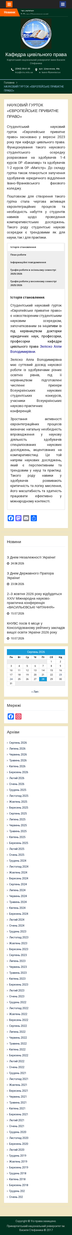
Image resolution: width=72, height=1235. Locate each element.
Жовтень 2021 (18, 1084)
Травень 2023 (18, 972)
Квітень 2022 (17, 1049)
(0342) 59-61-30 (22, 69)
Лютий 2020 (16, 1149)
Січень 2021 (16, 1126)
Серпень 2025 (18, 813)
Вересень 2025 (18, 807)
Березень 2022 (18, 1055)
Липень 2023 (17, 961)
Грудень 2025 (17, 789)
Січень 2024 (16, 925)
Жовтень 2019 (18, 1161)
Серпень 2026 (18, 742)
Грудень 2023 (17, 931)
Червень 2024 (18, 896)
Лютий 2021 (16, 1120)
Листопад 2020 (18, 1137)
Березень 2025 (18, 843)
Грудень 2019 (17, 1155)
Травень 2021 (18, 1102)
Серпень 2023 (18, 955)
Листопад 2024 (18, 866)
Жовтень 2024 (18, 872)
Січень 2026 (16, 784)
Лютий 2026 (16, 778)
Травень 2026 (18, 760)
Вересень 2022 (18, 1019)
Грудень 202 (17, 1191)
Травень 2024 (18, 902)
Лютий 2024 (16, 919)
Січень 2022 (16, 1067)
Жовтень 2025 (18, 801)
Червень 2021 (18, 1096)
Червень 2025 (18, 825)
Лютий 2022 (16, 1061)
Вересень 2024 (18, 878)
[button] (35, 247)
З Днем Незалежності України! (31, 557)
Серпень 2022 (18, 1025)
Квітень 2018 (17, 1179)
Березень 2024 (18, 913)
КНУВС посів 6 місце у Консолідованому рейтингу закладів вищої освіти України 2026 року (36, 627)
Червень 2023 (18, 966)
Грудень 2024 (17, 860)
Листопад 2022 (18, 1008)
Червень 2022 (18, 1037)
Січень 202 (16, 1196)
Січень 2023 (16, 996)
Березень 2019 (18, 1167)
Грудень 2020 (17, 1132)
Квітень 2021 (17, 1108)
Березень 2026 (18, 772)
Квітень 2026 (17, 766)
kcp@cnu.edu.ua (24, 72)
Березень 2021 (18, 1114)
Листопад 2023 (18, 937)
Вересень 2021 (18, 1090)
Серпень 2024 (18, 884)
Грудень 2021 (17, 1073)
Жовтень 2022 (18, 1014)
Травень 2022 (18, 1043)
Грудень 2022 (17, 1002)
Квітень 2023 (17, 978)
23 (60, 674)
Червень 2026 (18, 754)
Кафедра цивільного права (36, 54)
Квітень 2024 (17, 907)
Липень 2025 (17, 819)
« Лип (34, 691)
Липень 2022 (17, 1031)
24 (11, 679)
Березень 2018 (18, 1185)
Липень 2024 (17, 890)
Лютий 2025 (16, 848)
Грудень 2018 (17, 1173)
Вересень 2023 (18, 949)
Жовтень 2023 (18, 943)
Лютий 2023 (16, 990)
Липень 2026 (17, 748)
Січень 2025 (16, 854)
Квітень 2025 (17, 837)
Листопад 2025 (18, 795)
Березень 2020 (18, 1143)
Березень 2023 (18, 984)
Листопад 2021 (18, 1078)
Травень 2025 (18, 831)
